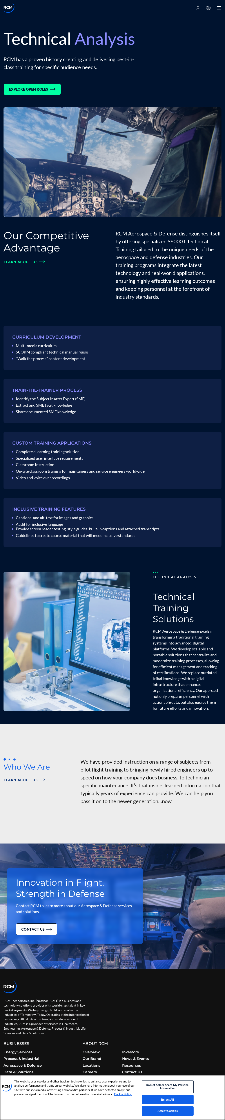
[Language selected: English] (208, 8)
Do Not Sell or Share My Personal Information (167, 1086)
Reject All (167, 1099)
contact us (33, 929)
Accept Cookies (168, 1111)
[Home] (9, 7)
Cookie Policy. (123, 1094)
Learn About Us (21, 262)
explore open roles (28, 89)
